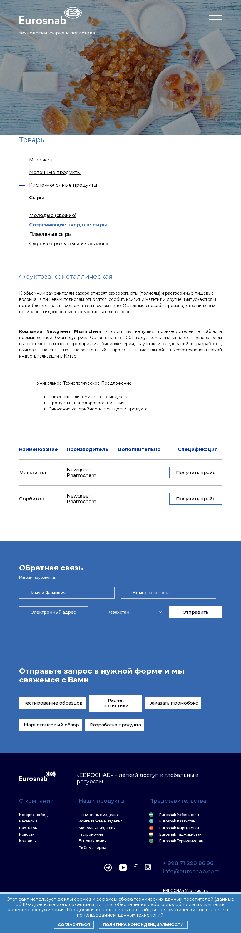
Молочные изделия (97, 828)
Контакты (27, 841)
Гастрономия (91, 834)
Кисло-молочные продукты (63, 185)
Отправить (195, 612)
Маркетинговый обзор (51, 724)
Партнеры (28, 828)
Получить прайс (195, 472)
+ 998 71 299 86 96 (188, 863)
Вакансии (28, 821)
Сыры (36, 198)
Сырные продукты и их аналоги (68, 243)
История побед (33, 815)
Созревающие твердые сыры (68, 225)
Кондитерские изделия (101, 821)
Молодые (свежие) (52, 215)
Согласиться (74, 924)
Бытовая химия (92, 841)
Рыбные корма (92, 848)
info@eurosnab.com (191, 871)
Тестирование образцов (53, 703)
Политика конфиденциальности (143, 924)
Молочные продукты (55, 172)
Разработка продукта (115, 724)
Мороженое (43, 160)
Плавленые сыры (50, 234)
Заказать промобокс (173, 703)
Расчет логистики (116, 702)
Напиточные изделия (99, 815)
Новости (27, 834)
